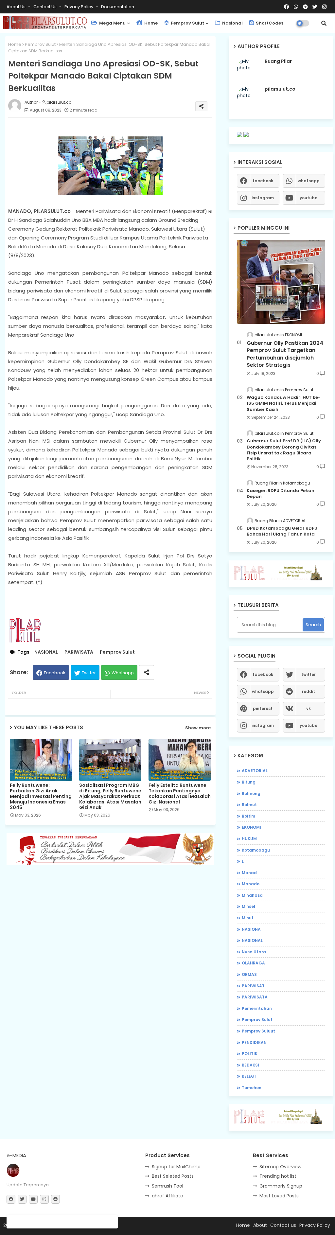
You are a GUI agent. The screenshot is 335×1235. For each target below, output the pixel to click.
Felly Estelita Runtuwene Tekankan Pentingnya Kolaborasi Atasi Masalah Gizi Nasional (180, 794)
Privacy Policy (79, 7)
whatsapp (309, 181)
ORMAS (249, 974)
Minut (248, 918)
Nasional (232, 23)
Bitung (249, 782)
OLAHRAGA (253, 963)
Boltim (248, 816)
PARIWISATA (78, 652)
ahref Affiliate (167, 1195)
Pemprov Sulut (187, 23)
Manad (249, 872)
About (260, 1225)
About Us (16, 7)
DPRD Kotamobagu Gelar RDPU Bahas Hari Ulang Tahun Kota (282, 531)
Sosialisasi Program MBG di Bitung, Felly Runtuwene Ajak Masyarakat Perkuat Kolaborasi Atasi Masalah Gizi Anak (110, 796)
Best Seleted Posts (173, 1176)
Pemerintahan (257, 1008)
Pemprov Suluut (258, 1031)
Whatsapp (123, 673)
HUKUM (249, 838)
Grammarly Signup (280, 1186)
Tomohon (251, 1087)
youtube (308, 198)
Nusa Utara (254, 952)
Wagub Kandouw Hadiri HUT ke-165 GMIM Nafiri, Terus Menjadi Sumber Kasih (284, 403)
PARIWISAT (253, 986)
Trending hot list (277, 1176)
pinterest (263, 708)
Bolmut (249, 804)
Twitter (89, 673)
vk (308, 708)
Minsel (248, 906)
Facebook (54, 673)
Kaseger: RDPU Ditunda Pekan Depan (280, 494)
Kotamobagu (256, 850)
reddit (308, 691)
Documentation (117, 7)
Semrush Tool (167, 1186)
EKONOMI (251, 827)
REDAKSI (250, 1065)
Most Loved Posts (279, 1195)
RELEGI (249, 1076)
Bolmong (251, 793)
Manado (250, 884)
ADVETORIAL (255, 770)
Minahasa (252, 895)
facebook (263, 181)
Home (150, 23)
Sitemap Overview (280, 1166)
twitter (308, 674)
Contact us (45, 7)
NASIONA (251, 929)
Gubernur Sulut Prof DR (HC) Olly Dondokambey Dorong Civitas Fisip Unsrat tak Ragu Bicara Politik (284, 450)
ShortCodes (269, 23)
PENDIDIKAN (254, 1042)
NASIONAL (46, 652)
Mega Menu (112, 23)
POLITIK (249, 1053)
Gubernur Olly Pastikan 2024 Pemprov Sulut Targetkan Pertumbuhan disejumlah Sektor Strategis (285, 354)
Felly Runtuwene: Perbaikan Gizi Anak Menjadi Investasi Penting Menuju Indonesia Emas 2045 (41, 796)
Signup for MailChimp (176, 1166)
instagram (263, 198)
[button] (323, 23)
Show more (198, 728)
